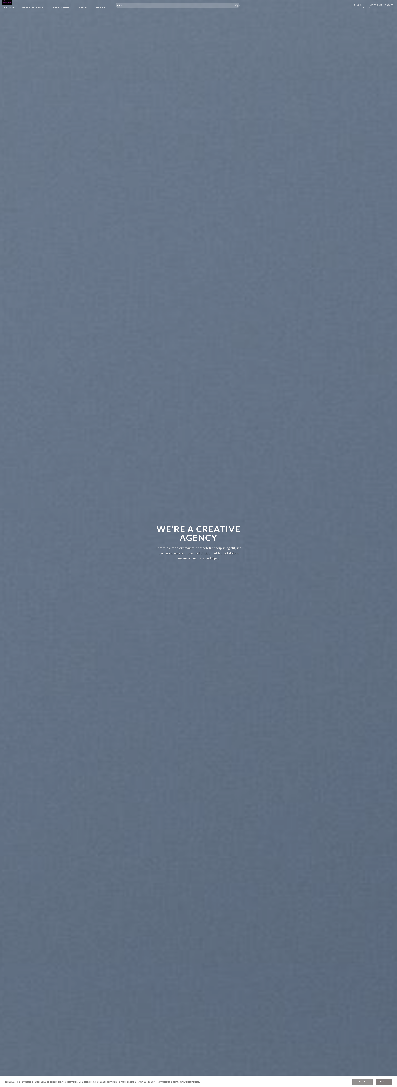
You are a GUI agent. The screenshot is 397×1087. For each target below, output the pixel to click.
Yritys (83, 7)
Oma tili (100, 7)
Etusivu (9, 7)
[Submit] (236, 5)
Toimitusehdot (61, 7)
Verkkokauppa (32, 7)
